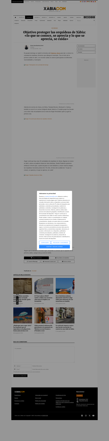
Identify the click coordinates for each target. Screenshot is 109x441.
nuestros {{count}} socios (51, 196)
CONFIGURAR (45, 242)
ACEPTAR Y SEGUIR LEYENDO (54, 246)
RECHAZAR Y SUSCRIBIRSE (60, 242)
